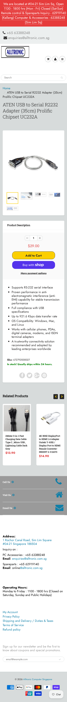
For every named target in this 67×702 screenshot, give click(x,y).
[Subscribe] (60, 659)
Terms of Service (13, 625)
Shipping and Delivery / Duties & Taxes (28, 621)
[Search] (62, 78)
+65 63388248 (18, 32)
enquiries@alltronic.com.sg (28, 37)
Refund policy (11, 629)
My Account (10, 612)
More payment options (33, 273)
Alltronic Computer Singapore (37, 679)
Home (6, 88)
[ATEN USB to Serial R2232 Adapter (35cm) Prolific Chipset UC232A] (33, 162)
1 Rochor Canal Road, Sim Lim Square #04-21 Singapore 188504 (27, 542)
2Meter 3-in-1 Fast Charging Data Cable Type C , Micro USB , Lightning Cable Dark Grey (16, 442)
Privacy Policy (11, 616)
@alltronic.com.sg (31, 568)
